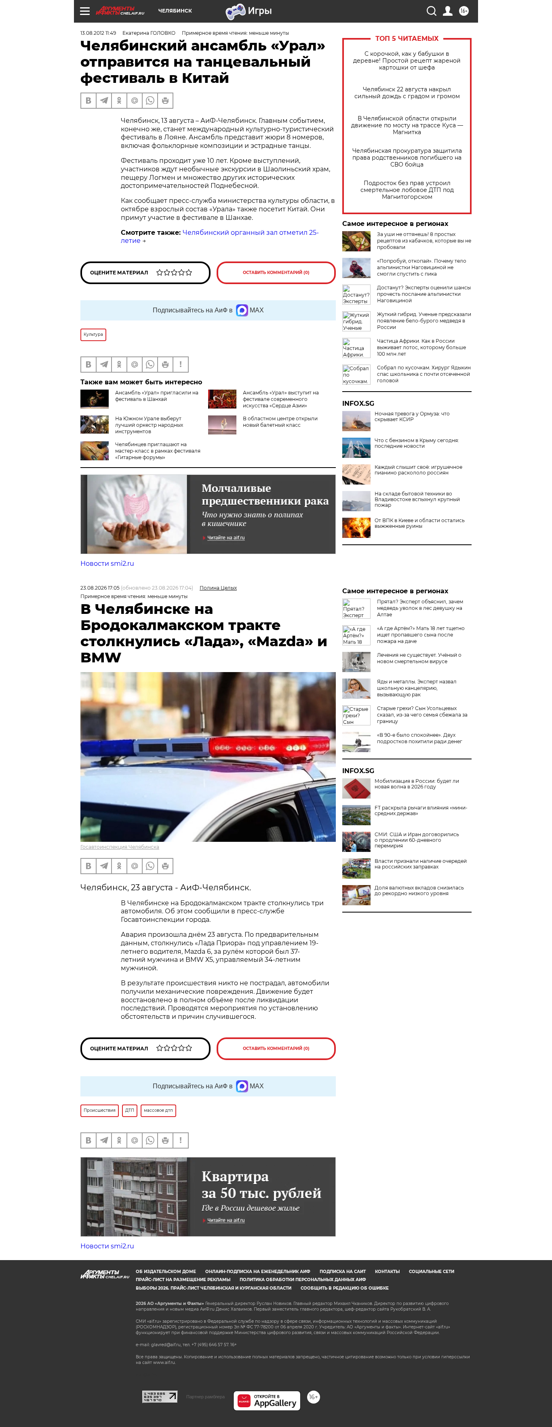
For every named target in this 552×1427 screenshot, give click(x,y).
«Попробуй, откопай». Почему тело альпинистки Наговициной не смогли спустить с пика (421, 267)
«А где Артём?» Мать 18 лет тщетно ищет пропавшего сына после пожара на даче (421, 634)
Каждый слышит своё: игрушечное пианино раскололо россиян (418, 470)
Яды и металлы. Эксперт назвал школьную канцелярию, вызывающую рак (417, 688)
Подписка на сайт (343, 1271)
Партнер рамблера (205, 1396)
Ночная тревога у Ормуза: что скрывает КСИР (412, 416)
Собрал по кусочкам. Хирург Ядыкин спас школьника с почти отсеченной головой (424, 374)
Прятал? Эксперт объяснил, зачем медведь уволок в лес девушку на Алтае (420, 608)
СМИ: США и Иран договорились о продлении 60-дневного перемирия (417, 840)
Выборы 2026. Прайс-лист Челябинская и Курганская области (213, 1288)
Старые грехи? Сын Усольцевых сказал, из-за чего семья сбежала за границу (422, 714)
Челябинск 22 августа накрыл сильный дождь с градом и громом (407, 93)
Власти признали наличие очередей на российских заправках (421, 864)
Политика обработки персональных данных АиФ (303, 1279)
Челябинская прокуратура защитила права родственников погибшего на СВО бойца (407, 158)
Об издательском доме (166, 1271)
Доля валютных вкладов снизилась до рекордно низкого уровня (419, 890)
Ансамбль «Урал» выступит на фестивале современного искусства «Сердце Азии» (281, 399)
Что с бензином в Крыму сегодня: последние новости (417, 443)
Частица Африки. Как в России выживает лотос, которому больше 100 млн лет (421, 347)
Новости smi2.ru (107, 563)
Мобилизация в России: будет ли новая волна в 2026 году (417, 784)
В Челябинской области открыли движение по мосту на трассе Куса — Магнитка (407, 125)
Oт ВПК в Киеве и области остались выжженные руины (420, 523)
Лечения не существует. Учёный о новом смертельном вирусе (419, 658)
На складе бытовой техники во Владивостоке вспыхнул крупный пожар (417, 499)
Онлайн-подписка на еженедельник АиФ (257, 1271)
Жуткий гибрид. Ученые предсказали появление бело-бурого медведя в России (424, 320)
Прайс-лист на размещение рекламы (183, 1279)
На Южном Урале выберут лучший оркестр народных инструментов (149, 424)
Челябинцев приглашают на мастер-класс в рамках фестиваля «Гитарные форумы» (157, 450)
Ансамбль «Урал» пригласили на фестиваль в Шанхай (156, 396)
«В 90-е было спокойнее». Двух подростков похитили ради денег (419, 738)
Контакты (387, 1271)
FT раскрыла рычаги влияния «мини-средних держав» (421, 810)
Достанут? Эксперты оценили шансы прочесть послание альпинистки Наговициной (424, 294)
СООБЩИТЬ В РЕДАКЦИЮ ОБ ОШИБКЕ (345, 1288)
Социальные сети (431, 1271)
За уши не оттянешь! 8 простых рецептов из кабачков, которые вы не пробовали (424, 240)
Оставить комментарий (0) (276, 272)
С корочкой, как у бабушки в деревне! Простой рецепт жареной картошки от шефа (407, 61)
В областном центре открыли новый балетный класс (280, 421)
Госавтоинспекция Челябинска (119, 847)
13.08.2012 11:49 (98, 33)
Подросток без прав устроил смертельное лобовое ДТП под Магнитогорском (407, 190)
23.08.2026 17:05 (100, 588)
